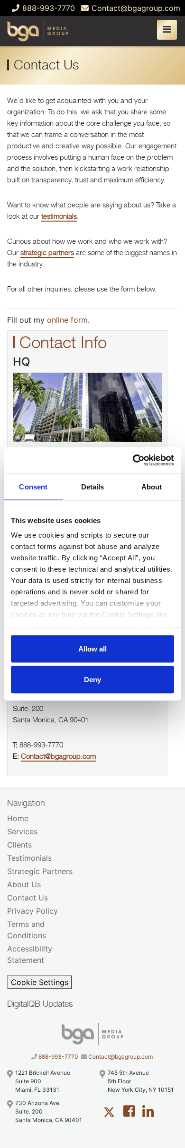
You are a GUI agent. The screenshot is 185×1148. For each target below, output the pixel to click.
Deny (92, 680)
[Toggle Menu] (168, 28)
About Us (24, 884)
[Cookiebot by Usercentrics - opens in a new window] (133, 460)
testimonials (59, 216)
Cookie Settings (39, 982)
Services (22, 831)
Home (17, 818)
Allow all (92, 648)
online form (67, 320)
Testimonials (29, 858)
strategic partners (47, 252)
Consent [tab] (33, 486)
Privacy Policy (32, 911)
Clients (19, 844)
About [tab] (151, 486)
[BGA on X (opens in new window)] (109, 1111)
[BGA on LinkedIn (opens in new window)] (148, 1111)
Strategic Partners (40, 871)
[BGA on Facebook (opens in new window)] (129, 1111)
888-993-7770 (47, 8)
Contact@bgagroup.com (134, 8)
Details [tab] (92, 486)
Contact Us (27, 897)
